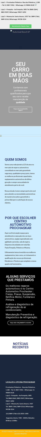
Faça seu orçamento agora (21, 109)
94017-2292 (22, 12)
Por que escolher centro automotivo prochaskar (20, 223)
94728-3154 (22, 19)
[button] (20, 26)
